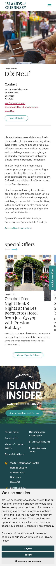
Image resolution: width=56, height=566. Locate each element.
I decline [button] (28, 554)
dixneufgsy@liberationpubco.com (21, 107)
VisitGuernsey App (40, 442)
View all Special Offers (28, 355)
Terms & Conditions (14, 454)
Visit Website (16, 118)
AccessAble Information (18, 228)
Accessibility (11, 438)
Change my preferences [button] (28, 561)
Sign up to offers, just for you (24, 413)
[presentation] (7, 249)
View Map (9, 111)
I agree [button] (28, 548)
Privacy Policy (12, 432)
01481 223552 (18, 488)
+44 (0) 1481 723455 (15, 103)
